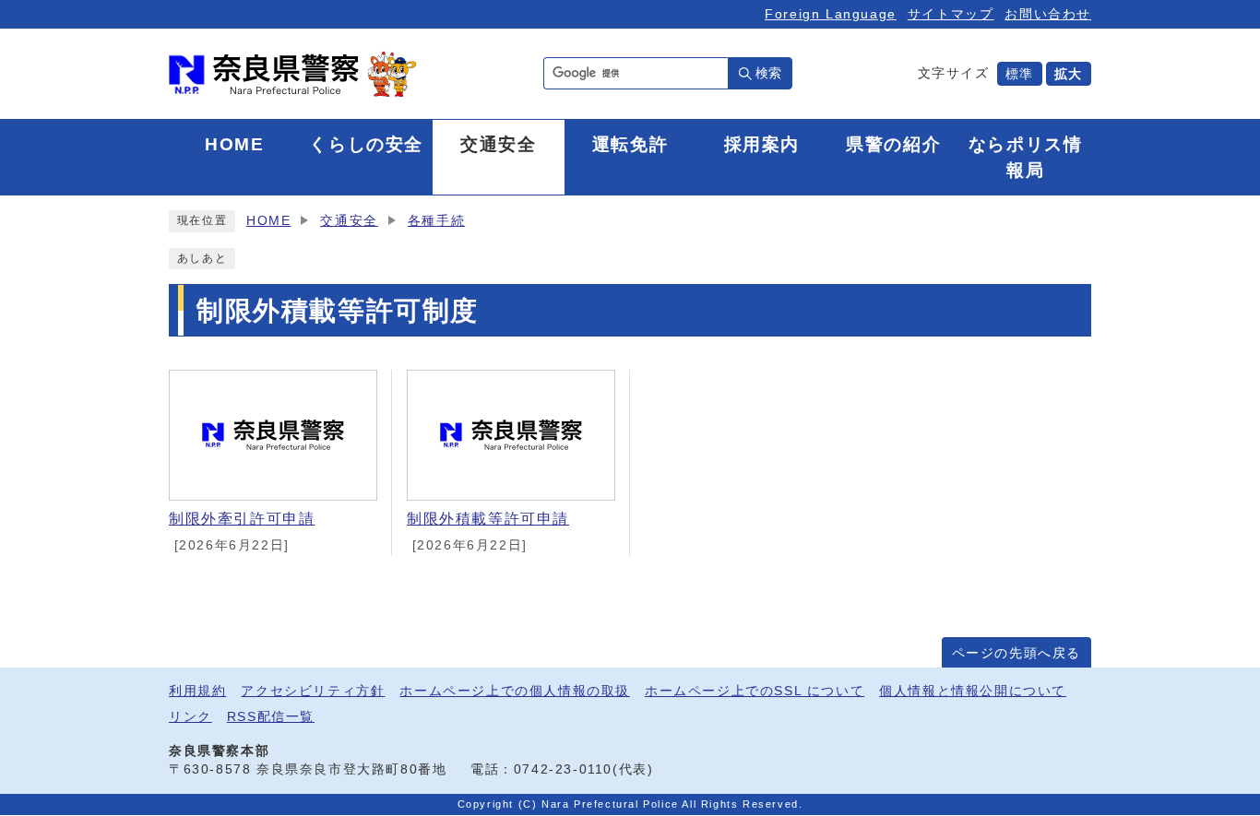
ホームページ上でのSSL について (754, 691)
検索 (768, 72)
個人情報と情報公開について (972, 691)
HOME (268, 221)
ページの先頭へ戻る (1016, 653)
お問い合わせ (1047, 13)
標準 (1019, 73)
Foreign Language (831, 13)
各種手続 (436, 221)
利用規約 (197, 691)
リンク (190, 717)
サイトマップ (951, 13)
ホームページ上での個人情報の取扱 (514, 691)
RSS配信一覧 (271, 717)
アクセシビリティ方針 (313, 691)
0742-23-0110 (563, 769)
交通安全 (348, 221)
